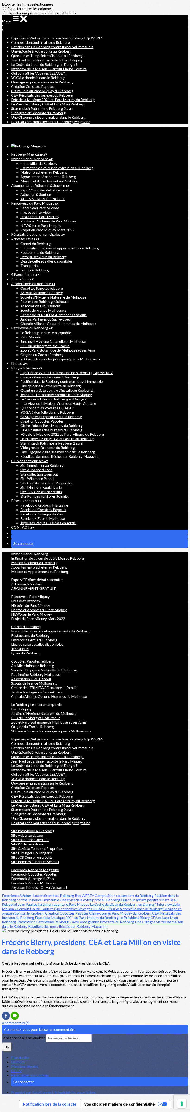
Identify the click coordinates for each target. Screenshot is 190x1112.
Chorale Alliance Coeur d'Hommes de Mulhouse (58, 323)
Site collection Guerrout (39, 474)
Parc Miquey (30, 337)
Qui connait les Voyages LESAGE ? (38, 73)
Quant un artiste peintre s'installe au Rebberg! (47, 55)
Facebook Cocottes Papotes (43, 509)
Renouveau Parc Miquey (39, 208)
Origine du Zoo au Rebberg (41, 354)
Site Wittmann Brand (37, 478)
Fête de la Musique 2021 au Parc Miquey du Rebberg (53, 99)
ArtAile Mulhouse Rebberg (41, 292)
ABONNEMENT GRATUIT (42, 199)
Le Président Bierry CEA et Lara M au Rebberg (48, 104)
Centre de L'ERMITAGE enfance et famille (53, 314)
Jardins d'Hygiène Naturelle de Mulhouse (53, 341)
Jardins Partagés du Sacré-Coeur (46, 319)
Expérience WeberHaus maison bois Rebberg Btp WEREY (57, 38)
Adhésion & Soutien (35, 194)
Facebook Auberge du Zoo (41, 514)
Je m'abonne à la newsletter (24, 1038)
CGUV (16, 1070)
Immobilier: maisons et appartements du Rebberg (59, 248)
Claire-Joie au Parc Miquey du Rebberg (42, 91)
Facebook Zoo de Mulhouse (42, 518)
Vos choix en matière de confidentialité (119, 1104)
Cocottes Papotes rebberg (41, 288)
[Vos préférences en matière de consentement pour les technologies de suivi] (181, 1103)
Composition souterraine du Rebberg (40, 42)
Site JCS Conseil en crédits (41, 491)
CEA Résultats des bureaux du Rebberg (42, 95)
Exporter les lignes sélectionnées (27, 4)
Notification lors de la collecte (49, 1104)
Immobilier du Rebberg (38, 163)
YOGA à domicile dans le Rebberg (38, 77)
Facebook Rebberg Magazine (44, 505)
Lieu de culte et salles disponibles (46, 261)
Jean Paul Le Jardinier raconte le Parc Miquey (46, 60)
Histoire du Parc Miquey (39, 216)
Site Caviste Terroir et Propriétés (46, 483)
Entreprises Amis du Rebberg (43, 256)
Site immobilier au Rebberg (42, 465)
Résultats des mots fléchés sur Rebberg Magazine (50, 121)
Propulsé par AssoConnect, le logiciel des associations (53, 1092)
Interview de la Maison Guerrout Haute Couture (49, 69)
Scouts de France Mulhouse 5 (43, 310)
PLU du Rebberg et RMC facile (45, 345)
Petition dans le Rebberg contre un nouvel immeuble (52, 46)
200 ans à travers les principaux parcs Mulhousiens (60, 359)
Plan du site (20, 1057)
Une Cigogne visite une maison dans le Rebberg (48, 117)
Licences (18, 1062)
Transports (29, 265)
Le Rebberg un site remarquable (45, 332)
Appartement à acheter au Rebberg (48, 176)
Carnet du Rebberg (35, 243)
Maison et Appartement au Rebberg (49, 181)
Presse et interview (35, 212)
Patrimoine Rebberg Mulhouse (44, 301)
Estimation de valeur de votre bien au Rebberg (56, 167)
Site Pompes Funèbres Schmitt (44, 496)
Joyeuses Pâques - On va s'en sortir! (48, 523)
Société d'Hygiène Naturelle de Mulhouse (53, 297)
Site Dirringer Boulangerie (41, 487)
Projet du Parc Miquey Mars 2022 (47, 230)
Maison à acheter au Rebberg (43, 172)
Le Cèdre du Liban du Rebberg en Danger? (44, 64)
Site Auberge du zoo (36, 469)
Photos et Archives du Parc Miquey (48, 221)
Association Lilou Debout (40, 306)
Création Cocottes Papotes (32, 86)
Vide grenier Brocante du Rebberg (38, 113)
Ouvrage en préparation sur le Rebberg (42, 82)
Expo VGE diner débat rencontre (46, 190)
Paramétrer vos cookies (30, 1075)
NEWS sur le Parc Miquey (40, 225)
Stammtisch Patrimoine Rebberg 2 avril (42, 108)
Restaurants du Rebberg (39, 252)
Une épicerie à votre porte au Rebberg (41, 51)
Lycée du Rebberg (34, 270)
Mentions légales (24, 1066)
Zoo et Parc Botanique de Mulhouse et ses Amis (58, 350)
